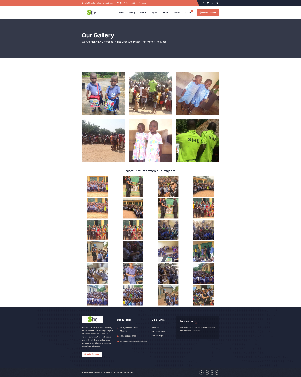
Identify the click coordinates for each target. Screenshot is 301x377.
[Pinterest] (217, 3)
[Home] (91, 12)
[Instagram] (213, 3)
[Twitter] (208, 3)
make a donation (209, 13)
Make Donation (93, 354)
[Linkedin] (217, 372)
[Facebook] (203, 3)
